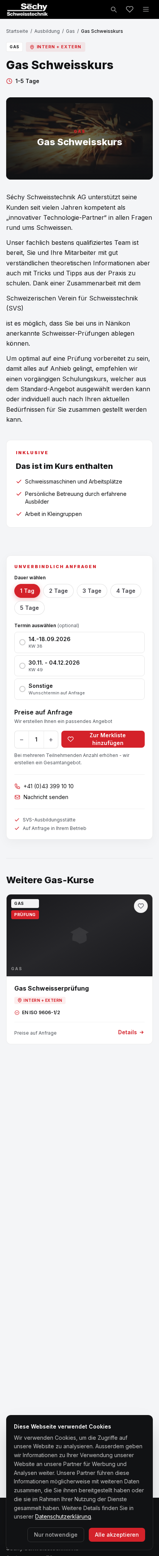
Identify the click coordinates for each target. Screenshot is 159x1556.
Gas (70, 31)
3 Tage (92, 590)
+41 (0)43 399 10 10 (49, 786)
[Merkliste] (129, 9)
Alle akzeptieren (117, 1534)
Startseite (17, 31)
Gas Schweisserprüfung (51, 988)
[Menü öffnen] (146, 9)
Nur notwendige (56, 1534)
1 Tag (27, 590)
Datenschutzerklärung (63, 1516)
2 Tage (58, 590)
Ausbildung (47, 31)
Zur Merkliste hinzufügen (108, 739)
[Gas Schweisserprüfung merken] (141, 906)
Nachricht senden (46, 797)
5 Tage (29, 607)
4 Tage (125, 590)
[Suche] (113, 9)
